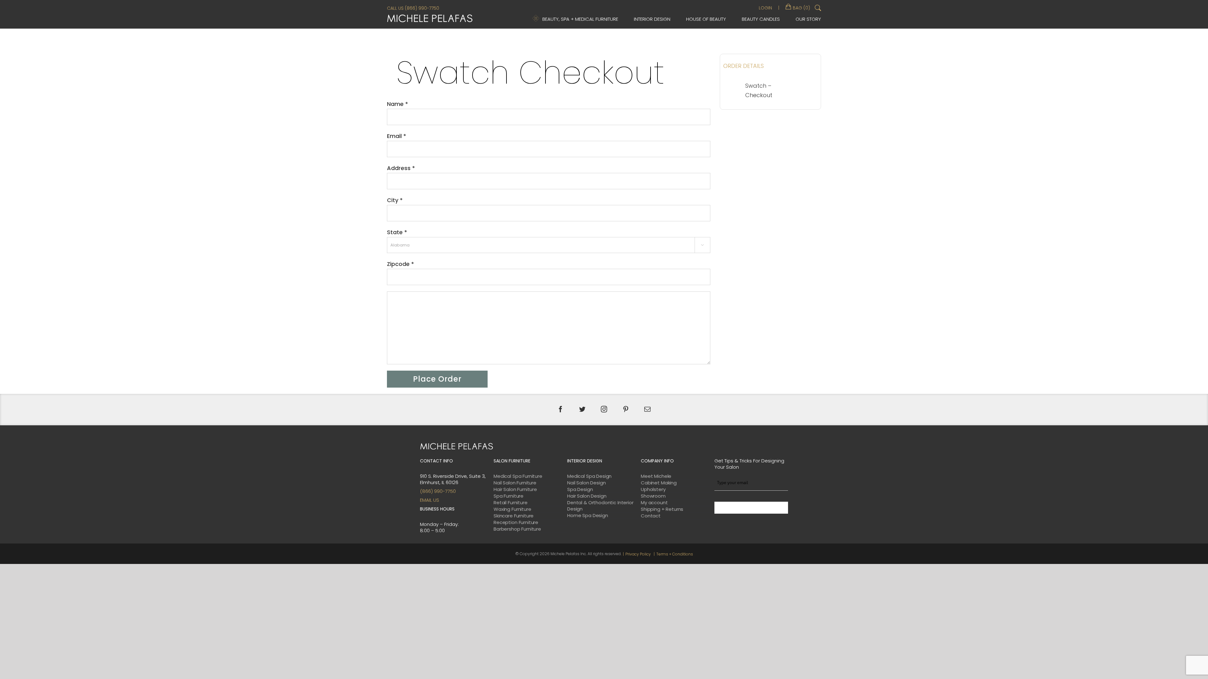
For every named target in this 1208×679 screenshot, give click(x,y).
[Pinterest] (626, 409)
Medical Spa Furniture (518, 476)
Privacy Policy (638, 554)
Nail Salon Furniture (515, 483)
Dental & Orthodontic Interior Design (600, 506)
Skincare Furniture (514, 516)
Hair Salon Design (586, 496)
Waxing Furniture (512, 509)
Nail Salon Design (586, 483)
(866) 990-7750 (438, 491)
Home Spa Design (587, 515)
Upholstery (653, 489)
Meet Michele (656, 476)
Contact (651, 516)
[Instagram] (604, 409)
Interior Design (652, 19)
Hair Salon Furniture (515, 489)
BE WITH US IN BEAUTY (751, 508)
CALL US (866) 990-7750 (413, 8)
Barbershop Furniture (517, 529)
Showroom (653, 496)
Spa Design (580, 489)
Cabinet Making (659, 483)
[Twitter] (582, 409)
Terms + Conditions (674, 554)
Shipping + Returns (662, 509)
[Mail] (647, 409)
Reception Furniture (516, 522)
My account (654, 503)
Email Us (429, 500)
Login (765, 8)
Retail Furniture (511, 503)
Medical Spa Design (589, 476)
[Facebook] (560, 409)
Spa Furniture (508, 496)
